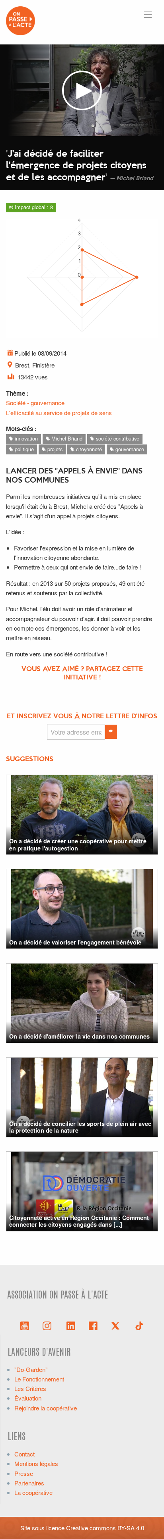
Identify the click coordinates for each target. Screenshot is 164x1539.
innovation (25, 438)
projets (54, 449)
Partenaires (29, 1483)
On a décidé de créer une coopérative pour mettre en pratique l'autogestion (77, 844)
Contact (24, 1454)
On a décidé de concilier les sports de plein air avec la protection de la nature (80, 1127)
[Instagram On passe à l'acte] (49, 1325)
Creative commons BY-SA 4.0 (105, 1528)
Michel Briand (66, 438)
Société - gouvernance (35, 402)
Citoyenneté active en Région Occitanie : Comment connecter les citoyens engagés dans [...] (79, 1221)
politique (23, 449)
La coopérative (33, 1492)
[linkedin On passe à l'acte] (71, 1325)
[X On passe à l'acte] (117, 1325)
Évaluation (27, 1398)
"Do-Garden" (30, 1369)
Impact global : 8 (33, 207)
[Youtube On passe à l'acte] (24, 1325)
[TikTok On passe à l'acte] (139, 1325)
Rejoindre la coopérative (45, 1408)
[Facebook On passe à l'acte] (93, 1325)
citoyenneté (88, 449)
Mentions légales (36, 1463)
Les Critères (30, 1388)
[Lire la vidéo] (82, 90)
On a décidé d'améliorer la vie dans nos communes (79, 1036)
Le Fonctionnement (39, 1379)
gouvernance (129, 449)
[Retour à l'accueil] (20, 19)
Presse (23, 1473)
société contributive (116, 438)
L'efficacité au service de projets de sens (59, 412)
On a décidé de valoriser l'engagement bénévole (75, 942)
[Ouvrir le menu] (148, 15)
